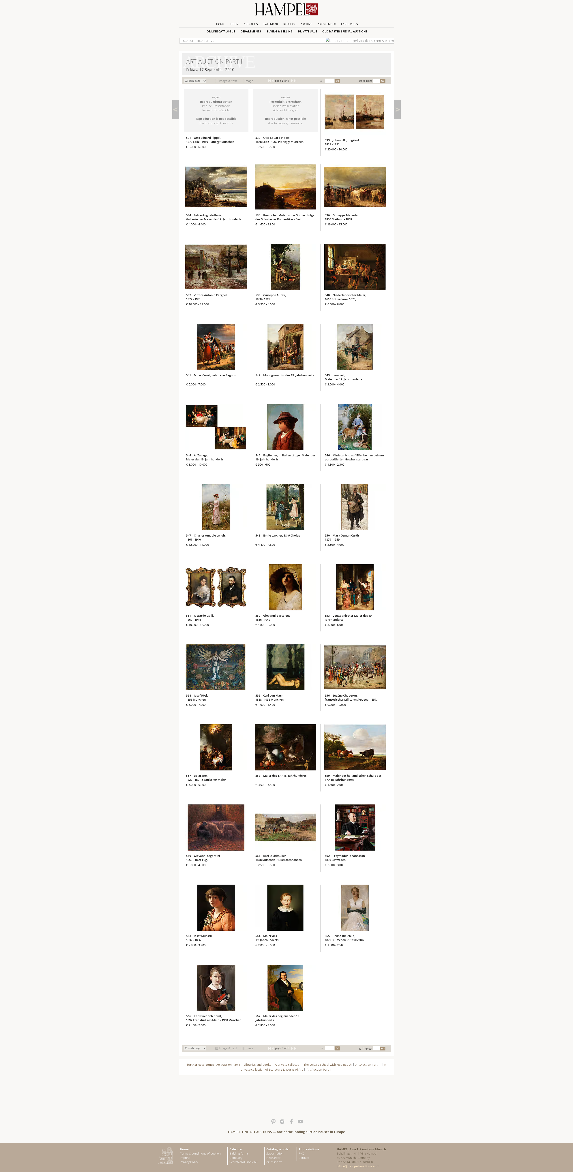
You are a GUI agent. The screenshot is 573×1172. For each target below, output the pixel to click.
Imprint (185, 1158)
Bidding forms (238, 1153)
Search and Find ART (243, 1162)
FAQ (301, 1153)
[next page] (397, 109)
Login (234, 24)
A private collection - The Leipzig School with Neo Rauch (313, 1065)
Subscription (275, 1153)
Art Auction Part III (319, 1069)
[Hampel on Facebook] (291, 1121)
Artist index (274, 1162)
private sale (307, 31)
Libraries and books (257, 1065)
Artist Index (327, 24)
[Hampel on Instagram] (282, 1121)
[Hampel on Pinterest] (273, 1121)
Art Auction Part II (367, 1065)
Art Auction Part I (228, 1065)
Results (289, 24)
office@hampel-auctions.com (358, 1166)
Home (220, 24)
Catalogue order (278, 1149)
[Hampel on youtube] (300, 1121)
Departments (251, 31)
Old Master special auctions (345, 31)
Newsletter (273, 1158)
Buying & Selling (280, 31)
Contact (304, 1158)
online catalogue (221, 31)
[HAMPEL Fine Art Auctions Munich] (286, 11)
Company (235, 1158)
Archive (306, 24)
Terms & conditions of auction (200, 1153)
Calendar (270, 24)
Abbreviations (309, 1149)
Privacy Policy (189, 1162)
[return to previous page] (175, 109)
